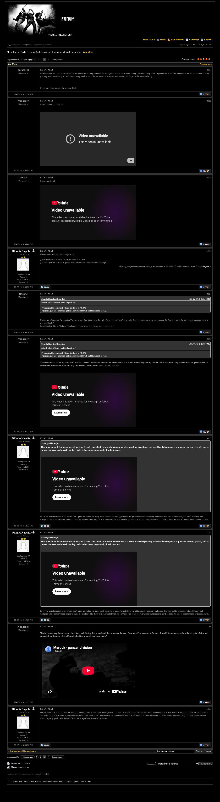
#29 (209, 627)
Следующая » (57, 59)
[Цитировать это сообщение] (205, 95)
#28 (209, 532)
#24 (209, 251)
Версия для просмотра (20, 763)
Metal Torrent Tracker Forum (20, 52)
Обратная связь (16, 781)
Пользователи (177, 40)
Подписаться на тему (20, 767)
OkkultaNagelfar (22, 251)
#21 (209, 70)
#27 (209, 438)
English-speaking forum (46, 52)
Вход (29, 45)
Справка (208, 40)
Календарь (194, 40)
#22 (209, 101)
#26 (209, 339)
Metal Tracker (149, 40)
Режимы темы (206, 64)
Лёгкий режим (73, 781)
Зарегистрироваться (42, 45)
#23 (209, 177)
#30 (209, 709)
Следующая (28, 751)
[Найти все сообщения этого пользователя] (45, 288)
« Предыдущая (27, 59)
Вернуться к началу (56, 781)
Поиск (163, 40)
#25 (209, 294)
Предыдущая (15, 751)
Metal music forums (68, 52)
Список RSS (85, 781)
